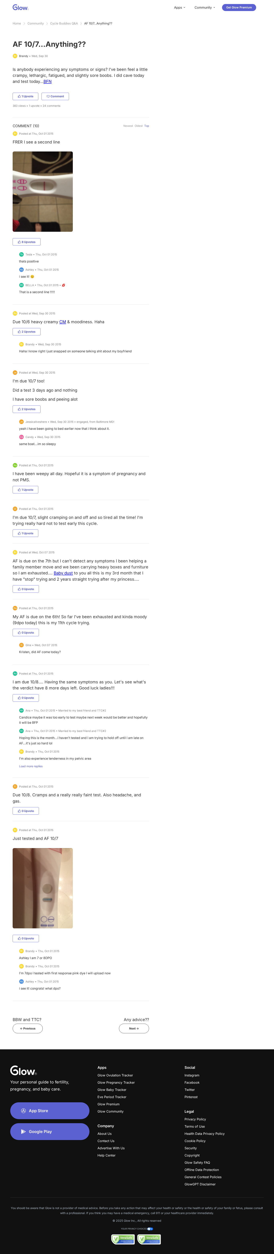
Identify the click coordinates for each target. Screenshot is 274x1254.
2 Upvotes (29, 331)
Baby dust (63, 572)
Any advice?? (136, 1019)
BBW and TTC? (27, 1019)
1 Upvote (27, 96)
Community (35, 23)
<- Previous (28, 1028)
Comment (57, 96)
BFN (48, 81)
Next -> (134, 1028)
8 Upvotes (29, 242)
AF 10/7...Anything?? (98, 23)
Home (17, 23)
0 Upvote (28, 589)
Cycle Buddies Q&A (64, 23)
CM (62, 321)
